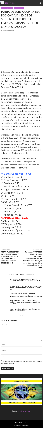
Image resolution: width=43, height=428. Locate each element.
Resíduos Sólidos (18, 8)
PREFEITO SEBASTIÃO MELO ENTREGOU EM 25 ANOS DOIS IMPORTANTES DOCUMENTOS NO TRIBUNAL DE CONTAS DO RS (26, 288)
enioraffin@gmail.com (24, 411)
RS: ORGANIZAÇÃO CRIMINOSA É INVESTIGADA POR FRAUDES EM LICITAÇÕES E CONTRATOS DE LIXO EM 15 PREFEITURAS (25, 281)
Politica (10, 8)
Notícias (4, 8)
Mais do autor (30, 275)
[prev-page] (20, 315)
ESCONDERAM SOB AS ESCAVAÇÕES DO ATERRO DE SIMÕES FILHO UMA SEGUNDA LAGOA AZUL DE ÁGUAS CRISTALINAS (25, 302)
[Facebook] (3, 35)
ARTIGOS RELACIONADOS (17, 275)
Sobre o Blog (18, 422)
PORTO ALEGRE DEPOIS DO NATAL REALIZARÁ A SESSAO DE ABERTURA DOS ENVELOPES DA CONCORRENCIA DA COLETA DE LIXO (10, 257)
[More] (22, 35)
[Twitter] (8, 35)
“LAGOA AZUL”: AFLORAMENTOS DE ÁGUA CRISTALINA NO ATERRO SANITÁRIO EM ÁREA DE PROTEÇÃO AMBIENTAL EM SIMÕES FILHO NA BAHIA (26, 309)
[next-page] (23, 315)
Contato (26, 422)
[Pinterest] (13, 35)
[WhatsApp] (17, 35)
